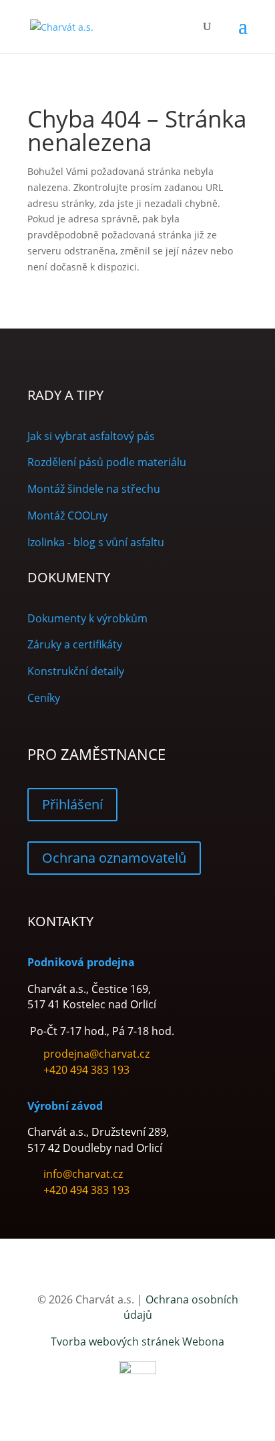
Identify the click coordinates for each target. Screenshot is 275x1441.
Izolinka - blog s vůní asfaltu (95, 542)
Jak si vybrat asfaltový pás (91, 436)
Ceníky (43, 697)
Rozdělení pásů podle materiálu (106, 462)
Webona (203, 1341)
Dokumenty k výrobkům (87, 618)
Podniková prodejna (81, 962)
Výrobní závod (65, 1105)
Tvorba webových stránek (115, 1341)
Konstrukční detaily (75, 671)
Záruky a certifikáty (74, 644)
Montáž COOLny (67, 515)
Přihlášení (72, 804)
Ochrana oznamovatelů (114, 858)
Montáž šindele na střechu (93, 488)
